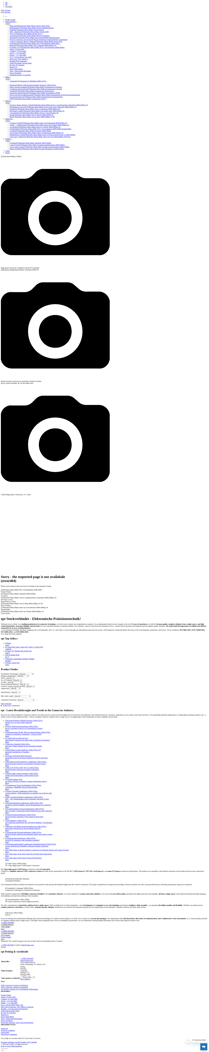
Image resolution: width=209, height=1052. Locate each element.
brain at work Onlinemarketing (11, 1046)
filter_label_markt (7, 696)
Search (7, 153)
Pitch (2, 678)
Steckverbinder (10, 22)
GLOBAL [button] (9, 7)
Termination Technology (9, 674)
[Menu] (6, 16)
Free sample (6, 927)
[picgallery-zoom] (7, 1048)
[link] (104, 591)
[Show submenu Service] (11, 101)
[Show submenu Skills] (10, 77)
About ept (8, 119)
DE (6, 3)
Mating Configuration (8, 676)
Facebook (4, 1042)
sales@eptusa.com (27, 945)
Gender (3, 682)
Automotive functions (8, 700)
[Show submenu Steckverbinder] (16, 22)
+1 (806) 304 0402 (7, 945)
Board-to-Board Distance (9, 684)
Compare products (7, 924)
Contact (8, 139)
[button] (104, 213)
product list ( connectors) (11, 706)
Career (7, 151)
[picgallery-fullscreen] (5, 1048)
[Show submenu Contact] (11, 139)
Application (5, 688)
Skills (7, 77)
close (7, 24)
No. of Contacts (6, 680)
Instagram (11, 1042)
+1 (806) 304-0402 (26, 958)
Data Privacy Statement (9, 1034)
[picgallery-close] (2, 1048)
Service (7, 101)
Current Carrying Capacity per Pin (12, 686)
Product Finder (10, 20)
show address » (25, 979)
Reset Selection (6, 704)
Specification (5, 692)
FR (6, 5)
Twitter (17, 1042)
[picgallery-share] (3, 1048)
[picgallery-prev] (2, 1050)
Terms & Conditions (8, 1030)
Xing (28, 1042)
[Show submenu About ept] (13, 119)
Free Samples (5, 935)
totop (2, 929)
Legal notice (5, 1032)
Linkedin (34, 1042)
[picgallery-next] (3, 1050)
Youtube (23, 1042)
